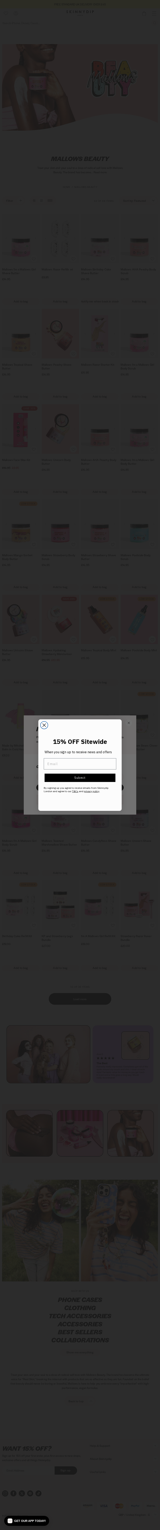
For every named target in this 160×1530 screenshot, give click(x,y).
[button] (26, 1521)
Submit (80, 778)
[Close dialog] (44, 725)
